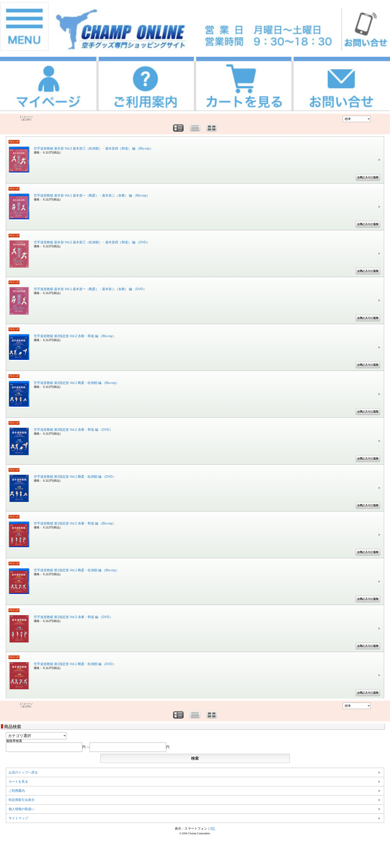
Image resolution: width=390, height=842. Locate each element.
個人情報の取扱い (22, 809)
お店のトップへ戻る (23, 772)
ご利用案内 (17, 790)
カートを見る (18, 781)
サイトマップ (18, 818)
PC (212, 828)
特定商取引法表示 (22, 800)
